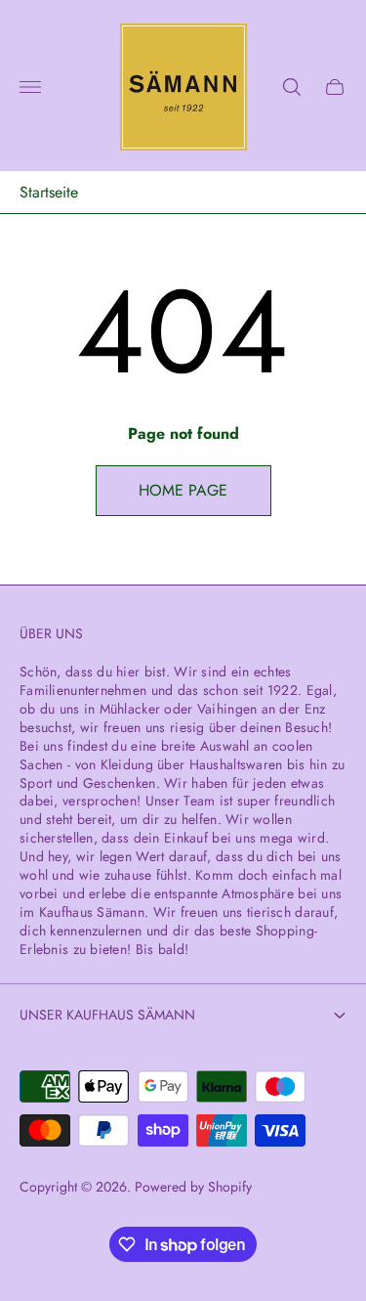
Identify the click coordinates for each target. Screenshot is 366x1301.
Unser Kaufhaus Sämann (107, 1014)
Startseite (49, 192)
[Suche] (291, 86)
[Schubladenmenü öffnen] (30, 86)
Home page (183, 490)
